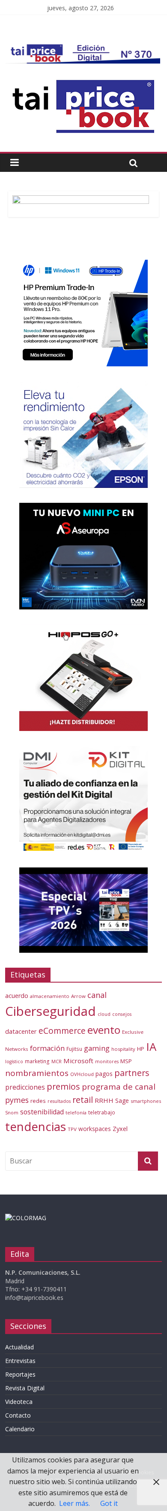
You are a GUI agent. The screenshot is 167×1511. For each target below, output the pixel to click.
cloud (104, 1014)
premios (63, 1086)
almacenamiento (49, 996)
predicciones (25, 1087)
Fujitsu (74, 1049)
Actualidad (19, 1347)
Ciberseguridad (50, 1011)
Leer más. (74, 1503)
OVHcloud (82, 1074)
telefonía (76, 1112)
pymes (17, 1100)
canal (97, 995)
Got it (109, 1503)
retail (82, 1099)
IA (151, 1046)
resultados (59, 1101)
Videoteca (19, 1402)
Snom (11, 1112)
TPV (72, 1129)
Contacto (18, 1415)
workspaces (94, 1129)
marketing (37, 1061)
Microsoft (78, 1060)
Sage (122, 1100)
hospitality (123, 1049)
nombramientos (37, 1073)
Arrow (78, 996)
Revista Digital (25, 1388)
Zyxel (120, 1128)
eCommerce (62, 1030)
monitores (107, 1061)
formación (47, 1048)
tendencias (35, 1126)
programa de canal (118, 1086)
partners (131, 1073)
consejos (121, 1014)
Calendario (20, 1429)
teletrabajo (101, 1112)
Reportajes (20, 1374)
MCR (56, 1061)
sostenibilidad (42, 1112)
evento (103, 1030)
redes (38, 1101)
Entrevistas (20, 1361)
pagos (104, 1074)
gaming (97, 1048)
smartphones (146, 1101)
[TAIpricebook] (25, 1218)
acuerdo (16, 996)
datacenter (21, 1031)
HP (140, 1049)
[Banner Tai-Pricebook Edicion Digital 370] (83, 49)
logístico (14, 1061)
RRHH (104, 1100)
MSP (126, 1061)
